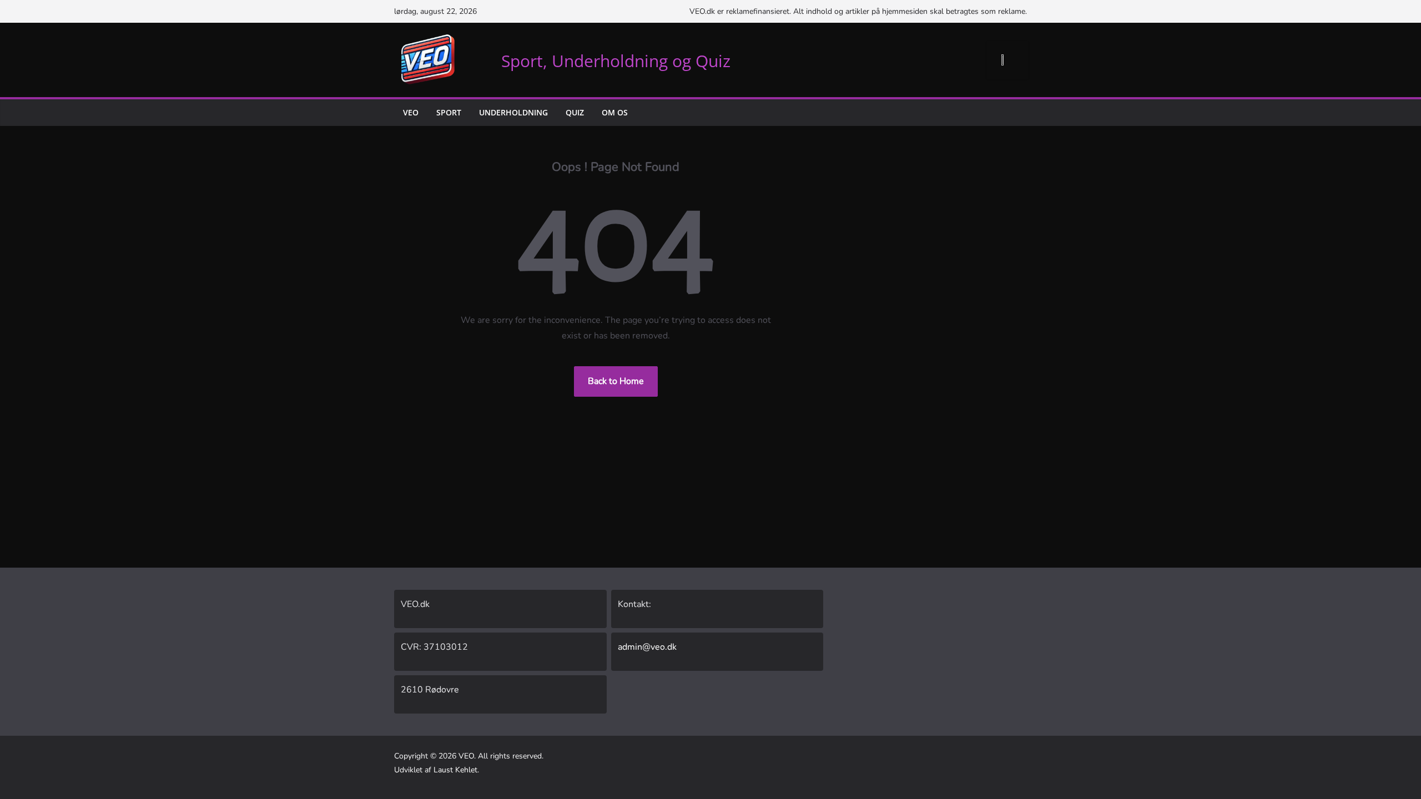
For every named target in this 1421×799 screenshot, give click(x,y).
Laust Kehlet (455, 770)
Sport (448, 112)
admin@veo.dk (647, 647)
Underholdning (513, 112)
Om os (615, 112)
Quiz (575, 112)
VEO (411, 112)
